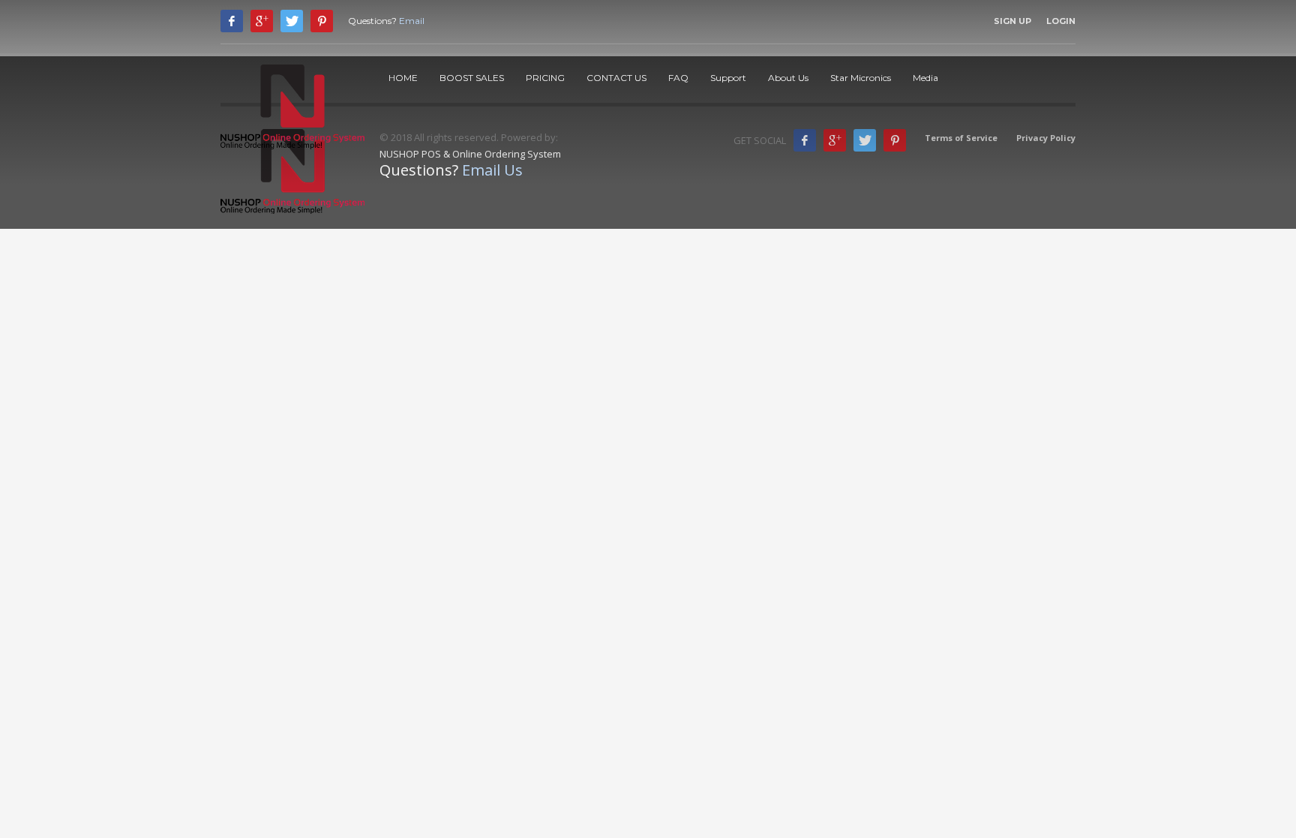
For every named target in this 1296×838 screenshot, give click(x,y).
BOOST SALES (472, 77)
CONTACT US (616, 77)
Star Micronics (860, 77)
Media (925, 77)
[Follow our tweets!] (291, 21)
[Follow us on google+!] (261, 21)
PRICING (545, 77)
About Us (788, 77)
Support (728, 77)
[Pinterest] (321, 21)
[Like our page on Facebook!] (231, 21)
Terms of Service (961, 137)
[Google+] (835, 140)
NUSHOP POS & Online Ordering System (470, 154)
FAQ (678, 77)
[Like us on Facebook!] (805, 140)
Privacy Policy (1046, 137)
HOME (403, 77)
